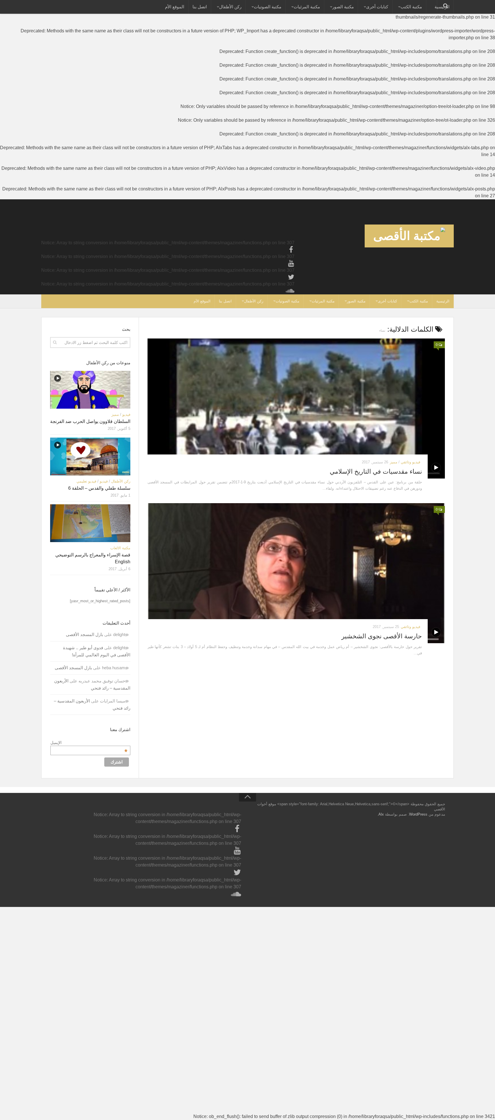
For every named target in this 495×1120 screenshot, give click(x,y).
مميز (393, 462)
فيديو (126, 414)
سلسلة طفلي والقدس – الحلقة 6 (99, 488)
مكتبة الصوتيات (267, 6)
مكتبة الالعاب (120, 548)
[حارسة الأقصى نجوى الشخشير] (296, 573)
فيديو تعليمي (86, 481)
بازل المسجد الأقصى (84, 634)
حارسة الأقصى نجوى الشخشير (381, 636)
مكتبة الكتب (411, 6)
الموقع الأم (174, 6)
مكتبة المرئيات (307, 6)
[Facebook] (291, 249)
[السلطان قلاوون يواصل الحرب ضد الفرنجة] (90, 390)
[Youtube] (291, 263)
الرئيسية (442, 301)
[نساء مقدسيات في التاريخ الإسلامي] (296, 408)
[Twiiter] (291, 277)
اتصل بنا (199, 6)
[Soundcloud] (291, 291)
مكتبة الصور (343, 6)
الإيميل (88, 742)
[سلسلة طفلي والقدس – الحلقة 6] (90, 456)
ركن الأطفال (230, 6)
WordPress (418, 814)
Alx (381, 814)
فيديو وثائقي (410, 462)
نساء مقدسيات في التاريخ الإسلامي (376, 471)
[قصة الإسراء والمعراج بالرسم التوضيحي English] (90, 523)
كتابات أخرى (377, 6)
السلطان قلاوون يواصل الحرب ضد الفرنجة (90, 421)
